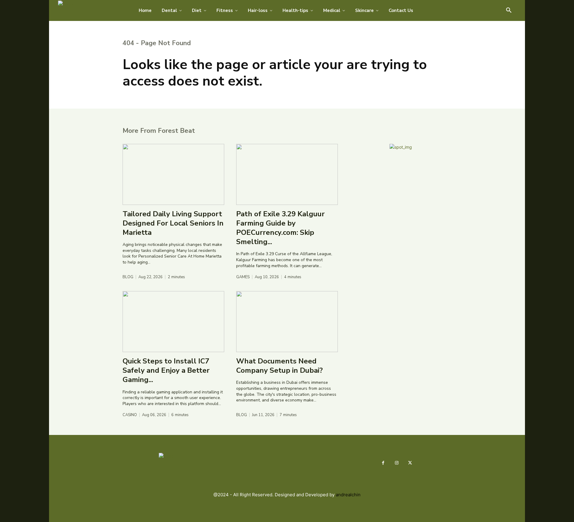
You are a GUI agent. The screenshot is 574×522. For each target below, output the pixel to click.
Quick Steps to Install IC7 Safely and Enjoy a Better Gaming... (166, 370)
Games (243, 277)
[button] (509, 10)
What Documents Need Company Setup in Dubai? (279, 365)
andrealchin (348, 494)
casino (130, 415)
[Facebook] (383, 463)
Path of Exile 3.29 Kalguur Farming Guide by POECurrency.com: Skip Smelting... (280, 228)
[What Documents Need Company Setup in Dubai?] (287, 321)
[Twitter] (410, 463)
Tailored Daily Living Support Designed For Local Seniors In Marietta (173, 223)
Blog (128, 277)
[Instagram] (396, 463)
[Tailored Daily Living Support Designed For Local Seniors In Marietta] (173, 174)
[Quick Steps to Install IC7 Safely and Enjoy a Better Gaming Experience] (173, 321)
